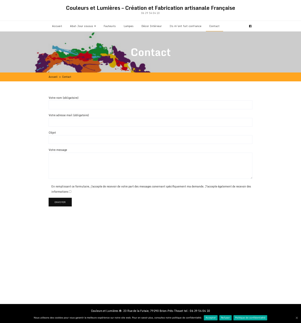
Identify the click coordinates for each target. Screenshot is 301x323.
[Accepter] (296, 318)
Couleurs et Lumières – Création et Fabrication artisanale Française (150, 7)
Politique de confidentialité (250, 317)
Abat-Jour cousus (81, 26)
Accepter (211, 317)
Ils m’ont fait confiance (186, 26)
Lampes (129, 26)
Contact (214, 26)
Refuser (225, 317)
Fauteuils (110, 26)
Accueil (57, 26)
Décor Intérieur (151, 26)
